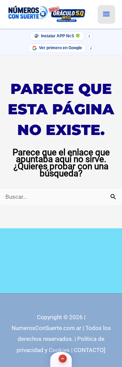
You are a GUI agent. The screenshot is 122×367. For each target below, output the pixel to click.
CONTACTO (89, 350)
